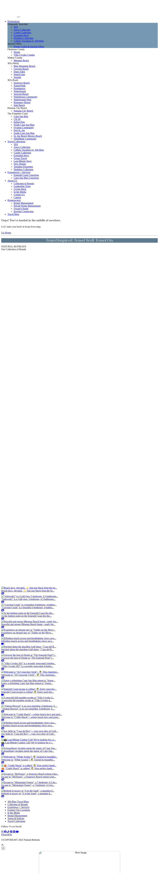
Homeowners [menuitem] (14, 200)
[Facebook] (5, 831)
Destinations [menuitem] (13, 21)
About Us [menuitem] (12, 180)
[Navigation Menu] (19, 16)
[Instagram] (2, 831)
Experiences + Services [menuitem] (18, 172)
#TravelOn (6, 834)
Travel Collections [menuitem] (16, 141)
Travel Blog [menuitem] (13, 214)
